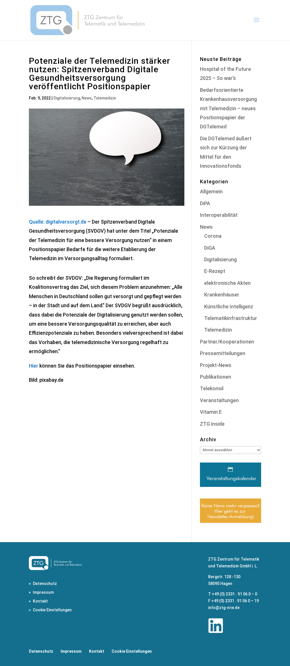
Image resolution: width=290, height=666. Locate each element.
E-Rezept (214, 271)
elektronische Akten (227, 283)
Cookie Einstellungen (52, 610)
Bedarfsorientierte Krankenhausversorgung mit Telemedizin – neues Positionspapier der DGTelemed (228, 108)
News (87, 98)
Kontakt (40, 601)
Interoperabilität (219, 215)
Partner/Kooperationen (227, 342)
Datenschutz (45, 583)
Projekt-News (215, 365)
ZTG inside (212, 424)
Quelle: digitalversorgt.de (57, 222)
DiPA (205, 203)
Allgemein (211, 191)
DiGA (209, 248)
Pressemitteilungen (222, 353)
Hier (33, 366)
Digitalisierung (67, 98)
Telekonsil (211, 388)
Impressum (43, 592)
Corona (212, 236)
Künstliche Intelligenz (228, 306)
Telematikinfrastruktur (230, 318)
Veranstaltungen (219, 400)
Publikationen (215, 377)
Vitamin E (211, 412)
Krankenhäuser (221, 295)
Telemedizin (104, 98)
